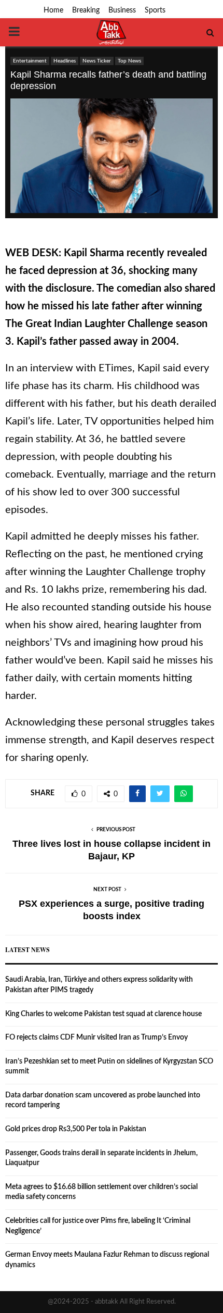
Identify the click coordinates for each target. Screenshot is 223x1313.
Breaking (86, 10)
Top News (129, 61)
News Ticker (96, 61)
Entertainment (30, 61)
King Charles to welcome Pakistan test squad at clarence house (103, 1014)
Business (122, 10)
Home (53, 10)
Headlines (64, 61)
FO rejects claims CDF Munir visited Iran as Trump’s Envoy (96, 1037)
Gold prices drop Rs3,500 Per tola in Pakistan (75, 1129)
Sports (155, 10)
